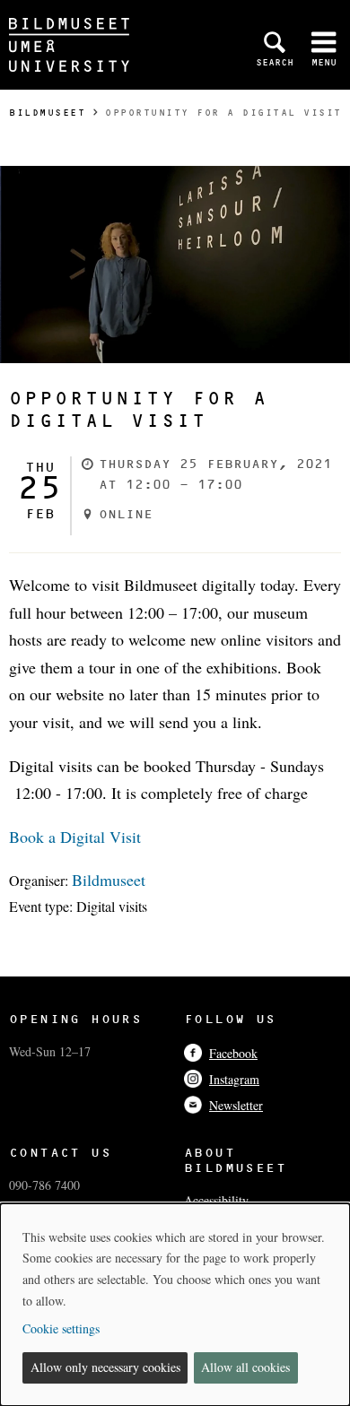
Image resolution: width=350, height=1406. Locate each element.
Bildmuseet (47, 112)
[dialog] (175, 1304)
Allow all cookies (245, 1367)
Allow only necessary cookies (105, 1367)
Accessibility (216, 1200)
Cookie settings (61, 1328)
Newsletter (236, 1105)
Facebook (233, 1053)
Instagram (234, 1079)
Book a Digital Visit (75, 836)
